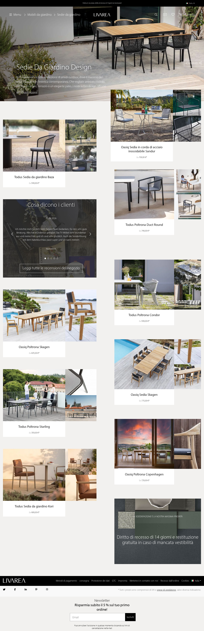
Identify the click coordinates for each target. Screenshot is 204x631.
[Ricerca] (157, 14)
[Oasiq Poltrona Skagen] (49, 315)
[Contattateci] (165, 14)
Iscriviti (130, 617)
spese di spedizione (166, 590)
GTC (114, 581)
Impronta (122, 581)
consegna (84, 581)
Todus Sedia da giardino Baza (34, 177)
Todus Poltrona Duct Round (144, 225)
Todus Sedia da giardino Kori (34, 506)
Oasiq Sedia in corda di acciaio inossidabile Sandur (141, 149)
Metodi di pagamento (66, 581)
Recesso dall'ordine (170, 581)
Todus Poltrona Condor (144, 315)
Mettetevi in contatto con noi (144, 581)
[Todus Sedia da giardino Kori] (49, 475)
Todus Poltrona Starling (34, 427)
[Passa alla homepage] (102, 14)
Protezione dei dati (100, 581)
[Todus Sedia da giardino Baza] (49, 146)
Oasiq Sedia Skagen (144, 395)
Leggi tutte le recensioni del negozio (51, 268)
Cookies (185, 581)
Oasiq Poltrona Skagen (34, 347)
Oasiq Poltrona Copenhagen (144, 474)
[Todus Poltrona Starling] (49, 395)
